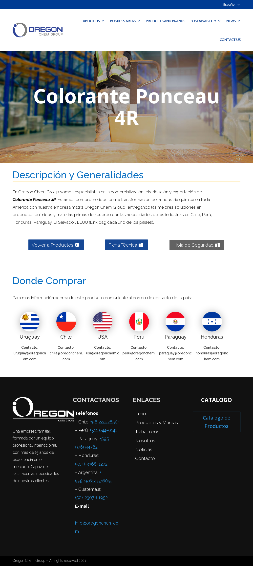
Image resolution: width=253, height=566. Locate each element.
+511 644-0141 (103, 430)
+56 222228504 (105, 421)
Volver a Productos (52, 245)
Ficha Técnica (122, 245)
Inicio (140, 413)
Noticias (143, 449)
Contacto (145, 458)
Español (229, 5)
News (230, 20)
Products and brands (165, 20)
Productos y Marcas (156, 422)
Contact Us (230, 39)
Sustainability (203, 20)
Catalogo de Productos (216, 421)
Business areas (122, 20)
